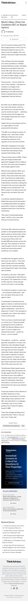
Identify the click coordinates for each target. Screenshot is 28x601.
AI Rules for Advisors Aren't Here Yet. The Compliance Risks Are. (13, 527)
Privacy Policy (18, 597)
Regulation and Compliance (11, 15)
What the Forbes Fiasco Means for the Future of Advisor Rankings (13, 551)
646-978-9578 (5, 579)
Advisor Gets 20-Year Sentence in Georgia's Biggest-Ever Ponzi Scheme (13, 546)
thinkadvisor (10, 31)
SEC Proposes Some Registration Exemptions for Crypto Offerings (13, 536)
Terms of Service (10, 597)
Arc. (13, 595)
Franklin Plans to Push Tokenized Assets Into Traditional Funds (13, 532)
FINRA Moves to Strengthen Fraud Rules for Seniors (13, 541)
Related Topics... (13, 423)
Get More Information (14, 482)
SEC (11, 17)
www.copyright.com (13, 437)
